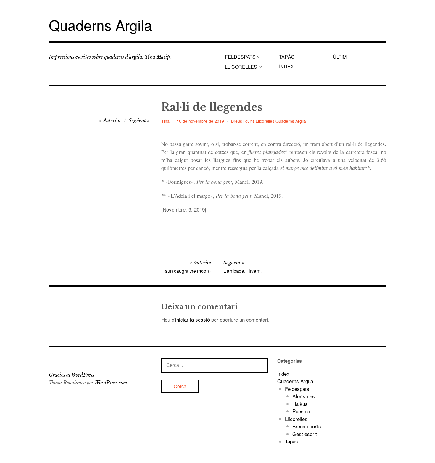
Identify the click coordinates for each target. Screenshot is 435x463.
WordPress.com (111, 382)
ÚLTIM (340, 56)
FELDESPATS (240, 56)
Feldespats (297, 388)
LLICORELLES (241, 66)
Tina (165, 121)
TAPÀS (286, 56)
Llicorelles (265, 121)
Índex (283, 373)
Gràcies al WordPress (71, 375)
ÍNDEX (286, 66)
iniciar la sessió (192, 319)
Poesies (301, 411)
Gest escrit (304, 434)
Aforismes (303, 396)
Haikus (300, 403)
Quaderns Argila (100, 24)
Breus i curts (242, 121)
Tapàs (291, 441)
